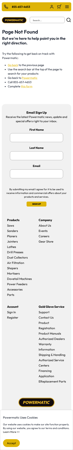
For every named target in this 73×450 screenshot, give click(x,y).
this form (26, 86)
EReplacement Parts (52, 381)
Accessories (15, 289)
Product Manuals (50, 333)
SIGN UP (36, 204)
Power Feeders (17, 284)
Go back (13, 65)
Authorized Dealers (52, 339)
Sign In (11, 312)
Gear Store (46, 241)
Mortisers (13, 273)
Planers (12, 236)
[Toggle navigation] (67, 7)
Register (12, 317)
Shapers (12, 268)
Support (44, 312)
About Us (45, 225)
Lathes (11, 247)
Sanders (12, 231)
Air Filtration (15, 263)
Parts (10, 295)
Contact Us (46, 317)
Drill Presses (15, 252)
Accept (11, 443)
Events (43, 231)
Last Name (36, 148)
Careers (44, 236)
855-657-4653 (21, 6)
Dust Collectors (17, 257)
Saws (10, 225)
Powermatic (29, 78)
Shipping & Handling (52, 355)
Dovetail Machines (19, 279)
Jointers (12, 241)
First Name (36, 129)
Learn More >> (11, 431)
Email (36, 166)
